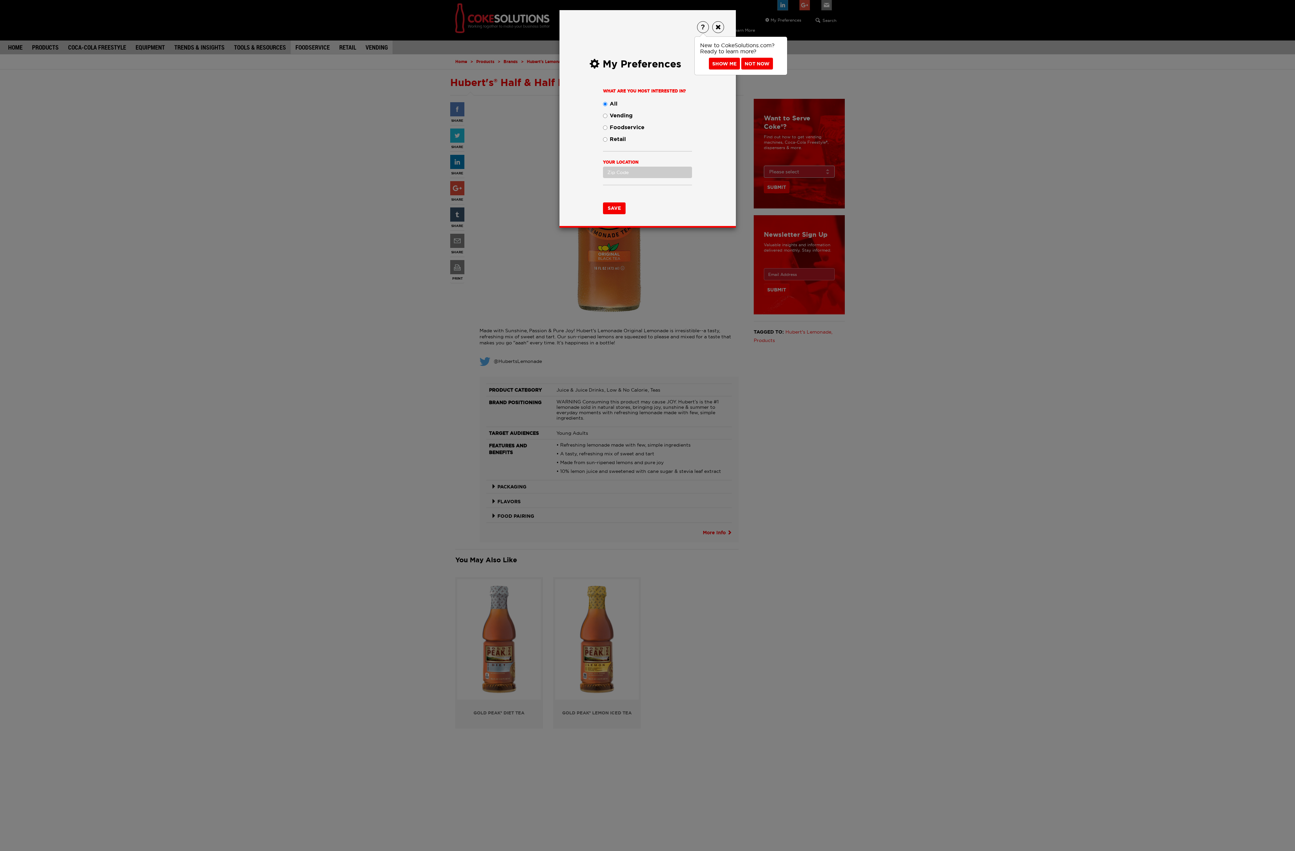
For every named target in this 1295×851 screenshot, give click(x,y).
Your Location (620, 162)
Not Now (757, 64)
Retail (618, 139)
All (613, 103)
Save (614, 208)
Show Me (724, 64)
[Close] (718, 27)
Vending (621, 115)
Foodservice (627, 127)
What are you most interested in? (644, 91)
